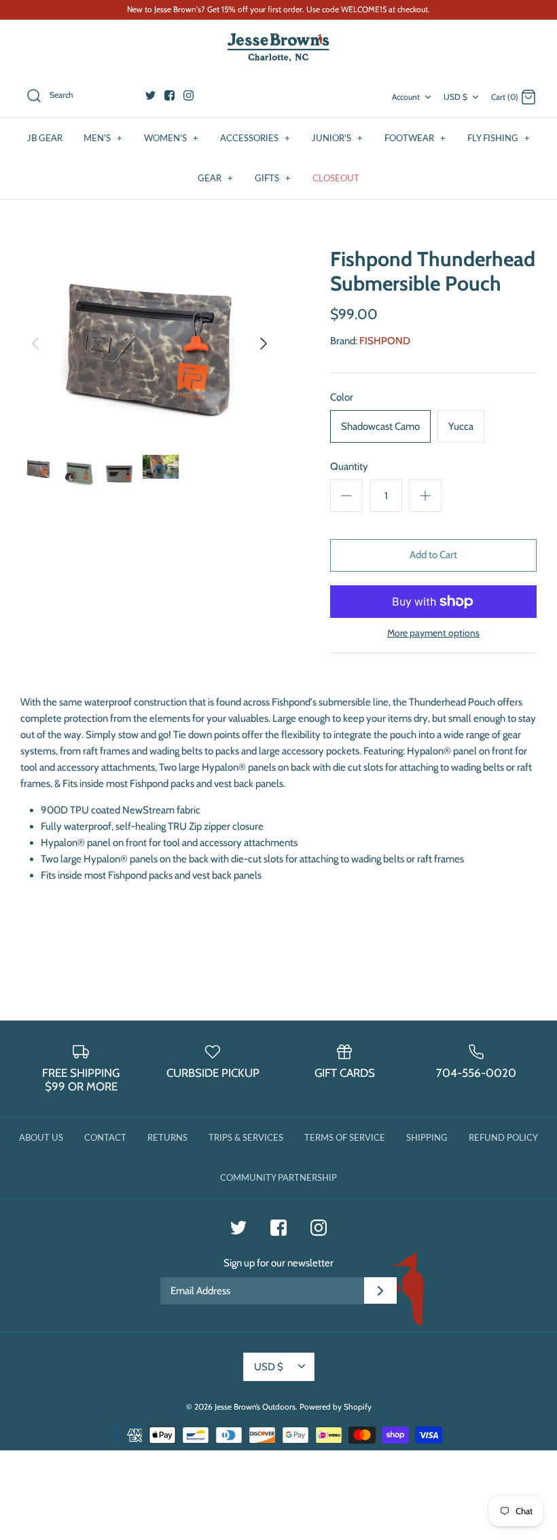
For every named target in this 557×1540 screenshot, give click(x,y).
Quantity (349, 466)
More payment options (433, 633)
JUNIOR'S (337, 137)
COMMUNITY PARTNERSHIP (278, 1177)
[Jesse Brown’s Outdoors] (278, 47)
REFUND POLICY (503, 1137)
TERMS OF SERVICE (344, 1137)
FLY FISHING (498, 137)
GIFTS (273, 177)
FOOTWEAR (415, 137)
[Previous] (35, 344)
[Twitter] (150, 95)
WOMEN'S (171, 137)
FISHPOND (384, 341)
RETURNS (167, 1137)
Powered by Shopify (336, 1406)
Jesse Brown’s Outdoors (255, 1406)
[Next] (263, 344)
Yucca (460, 426)
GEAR (215, 177)
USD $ (455, 97)
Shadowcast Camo (380, 426)
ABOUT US (41, 1137)
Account (406, 97)
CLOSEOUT (335, 177)
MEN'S (103, 137)
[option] (149, 343)
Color (341, 397)
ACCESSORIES (255, 137)
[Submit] (380, 1290)
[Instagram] (188, 95)
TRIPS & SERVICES (246, 1137)
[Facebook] (169, 95)
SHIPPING (427, 1137)
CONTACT (105, 1137)
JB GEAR (44, 137)
